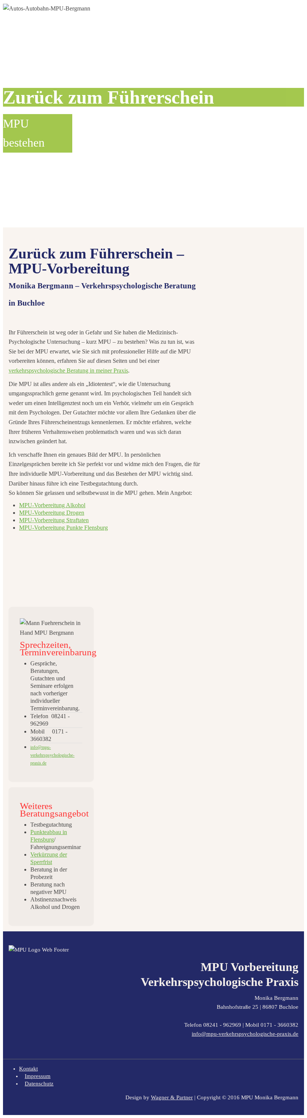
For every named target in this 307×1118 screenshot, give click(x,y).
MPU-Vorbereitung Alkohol (52, 505)
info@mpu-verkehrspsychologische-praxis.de (245, 1034)
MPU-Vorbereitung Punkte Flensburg (63, 527)
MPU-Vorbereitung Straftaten (54, 520)
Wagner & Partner (172, 1097)
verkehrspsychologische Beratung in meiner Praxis (68, 370)
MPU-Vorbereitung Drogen (51, 512)
